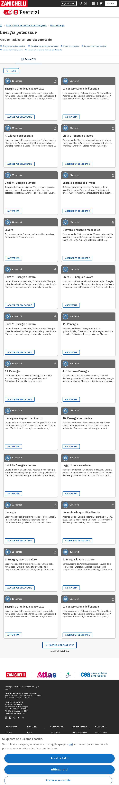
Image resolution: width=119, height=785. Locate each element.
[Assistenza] (81, 3)
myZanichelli (68, 3)
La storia (8, 732)
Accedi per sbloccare (19, 117)
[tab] (28, 59)
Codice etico (54, 732)
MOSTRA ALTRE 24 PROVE (61, 645)
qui (71, 744)
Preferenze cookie (58, 780)
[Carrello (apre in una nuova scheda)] (101, 3)
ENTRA (110, 3)
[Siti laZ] (93, 3)
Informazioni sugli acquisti (80, 733)
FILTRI (13, 70)
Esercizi (29, 12)
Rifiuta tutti (59, 769)
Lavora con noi (101, 732)
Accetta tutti (59, 758)
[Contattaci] (85, 3)
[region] (59, 759)
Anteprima (71, 117)
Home (29, 732)
